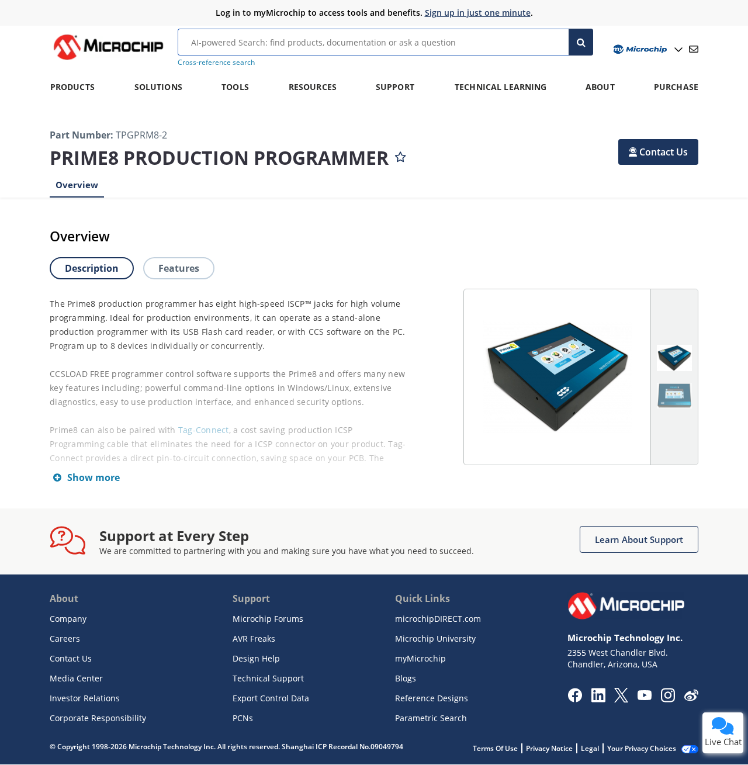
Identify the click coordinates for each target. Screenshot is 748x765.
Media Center (76, 678)
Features (178, 268)
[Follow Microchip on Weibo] (691, 698)
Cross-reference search (216, 62)
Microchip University (435, 638)
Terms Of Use (495, 748)
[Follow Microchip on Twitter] (621, 699)
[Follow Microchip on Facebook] (574, 699)
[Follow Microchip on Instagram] (667, 699)
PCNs (243, 718)
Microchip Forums (268, 618)
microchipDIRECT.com (438, 618)
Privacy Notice (549, 748)
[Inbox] (693, 49)
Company (68, 618)
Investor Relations (85, 698)
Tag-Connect (203, 429)
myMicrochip (420, 658)
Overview (77, 185)
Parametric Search (431, 718)
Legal (590, 748)
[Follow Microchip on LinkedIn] (598, 699)
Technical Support (268, 678)
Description (92, 268)
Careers (65, 638)
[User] (646, 49)
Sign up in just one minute (478, 12)
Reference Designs (431, 698)
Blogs (405, 678)
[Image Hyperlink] (108, 59)
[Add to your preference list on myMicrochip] (400, 154)
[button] (658, 152)
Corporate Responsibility (98, 718)
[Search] (581, 42)
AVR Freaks (254, 638)
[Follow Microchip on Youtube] (644, 696)
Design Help (256, 658)
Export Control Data (271, 698)
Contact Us (71, 658)
